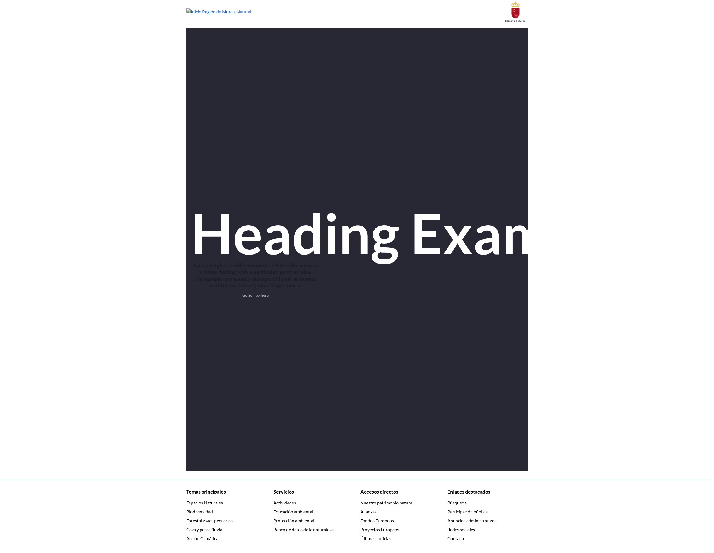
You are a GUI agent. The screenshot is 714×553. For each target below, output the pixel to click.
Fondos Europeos (377, 520)
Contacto (456, 538)
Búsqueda (457, 502)
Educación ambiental (293, 511)
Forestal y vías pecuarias (209, 520)
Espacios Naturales (204, 502)
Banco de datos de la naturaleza (303, 529)
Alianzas (368, 511)
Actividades (284, 502)
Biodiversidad (199, 511)
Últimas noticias (375, 538)
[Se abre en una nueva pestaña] (515, 11)
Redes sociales (461, 529)
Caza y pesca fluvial (204, 529)
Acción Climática (202, 538)
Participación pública (467, 511)
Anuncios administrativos (471, 520)
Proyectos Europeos (379, 529)
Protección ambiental (293, 520)
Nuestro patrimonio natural (386, 502)
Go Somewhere (255, 295)
